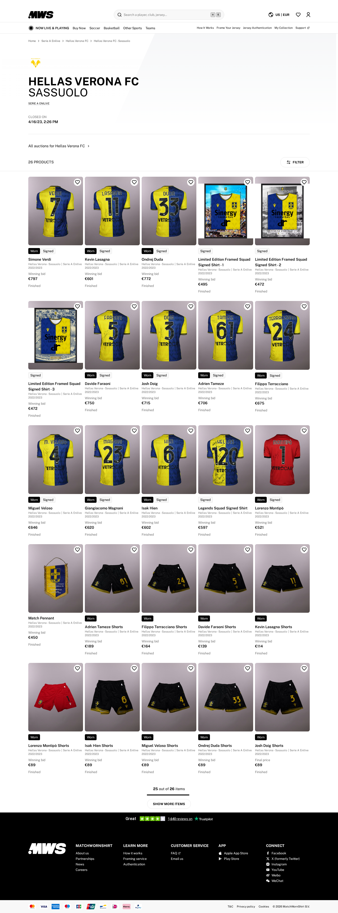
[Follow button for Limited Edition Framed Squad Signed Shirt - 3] (77, 306)
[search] (169, 15)
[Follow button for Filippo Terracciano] (304, 306)
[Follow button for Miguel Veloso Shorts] (191, 668)
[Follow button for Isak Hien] (191, 430)
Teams (150, 28)
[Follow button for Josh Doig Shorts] (304, 668)
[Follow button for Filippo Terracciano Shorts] (191, 549)
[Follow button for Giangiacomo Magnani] (134, 430)
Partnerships (85, 859)
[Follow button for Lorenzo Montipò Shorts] (77, 668)
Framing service (135, 859)
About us (82, 853)
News (80, 864)
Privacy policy (246, 906)
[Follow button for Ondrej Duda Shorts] (247, 668)
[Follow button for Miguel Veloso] (77, 430)
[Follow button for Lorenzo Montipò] (304, 430)
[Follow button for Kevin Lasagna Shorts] (304, 549)
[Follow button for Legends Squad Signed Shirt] (247, 430)
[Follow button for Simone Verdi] (77, 182)
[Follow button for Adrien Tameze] (247, 306)
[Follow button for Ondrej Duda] (191, 182)
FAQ (174, 853)
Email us (177, 859)
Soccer (94, 28)
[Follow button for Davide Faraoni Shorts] (247, 549)
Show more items (169, 804)
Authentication (134, 864)
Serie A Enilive (50, 41)
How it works (132, 853)
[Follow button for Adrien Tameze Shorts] (134, 549)
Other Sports (132, 28)
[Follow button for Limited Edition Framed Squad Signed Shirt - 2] (304, 182)
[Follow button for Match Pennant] (77, 549)
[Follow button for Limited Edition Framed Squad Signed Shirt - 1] (247, 182)
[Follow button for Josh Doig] (191, 306)
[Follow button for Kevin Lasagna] (134, 182)
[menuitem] (278, 15)
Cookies (264, 906)
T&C (230, 906)
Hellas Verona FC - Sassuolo (112, 41)
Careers (81, 870)
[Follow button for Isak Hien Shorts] (134, 668)
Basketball (112, 28)
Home (32, 41)
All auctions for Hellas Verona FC (56, 146)
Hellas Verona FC (77, 41)
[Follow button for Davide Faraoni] (134, 306)
